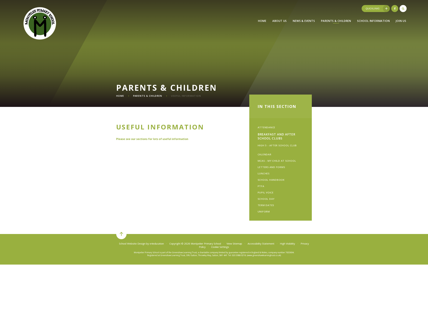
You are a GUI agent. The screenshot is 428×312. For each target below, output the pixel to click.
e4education (157, 243)
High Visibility (287, 243)
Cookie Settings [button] (220, 247)
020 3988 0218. (239, 255)
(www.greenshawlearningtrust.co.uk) (263, 255)
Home (120, 95)
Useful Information (186, 95)
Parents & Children (147, 95)
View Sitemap (234, 243)
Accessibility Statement (261, 243)
